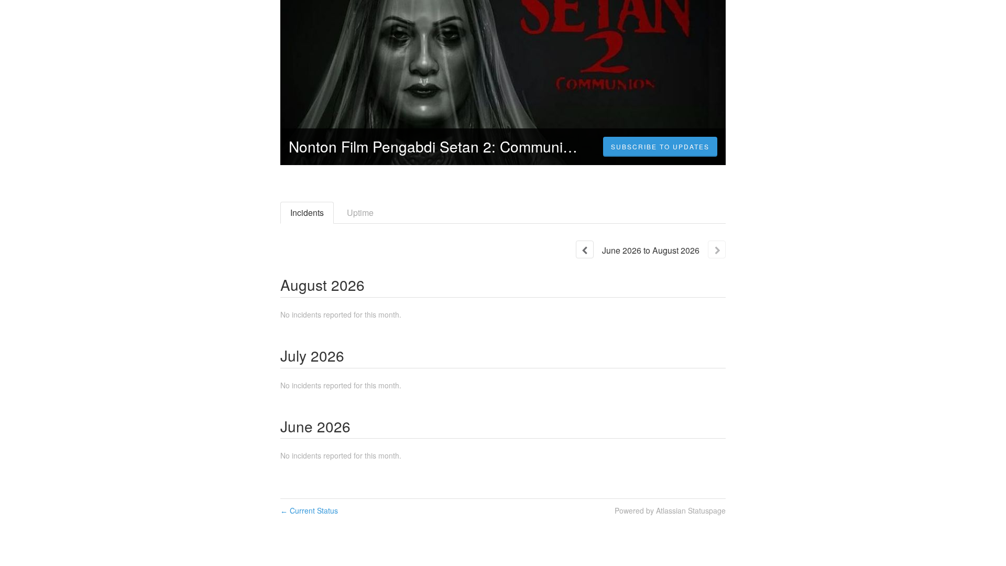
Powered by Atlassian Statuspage (670, 510)
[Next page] (717, 249)
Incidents (307, 212)
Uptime (360, 212)
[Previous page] (585, 249)
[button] (660, 147)
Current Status (309, 510)
